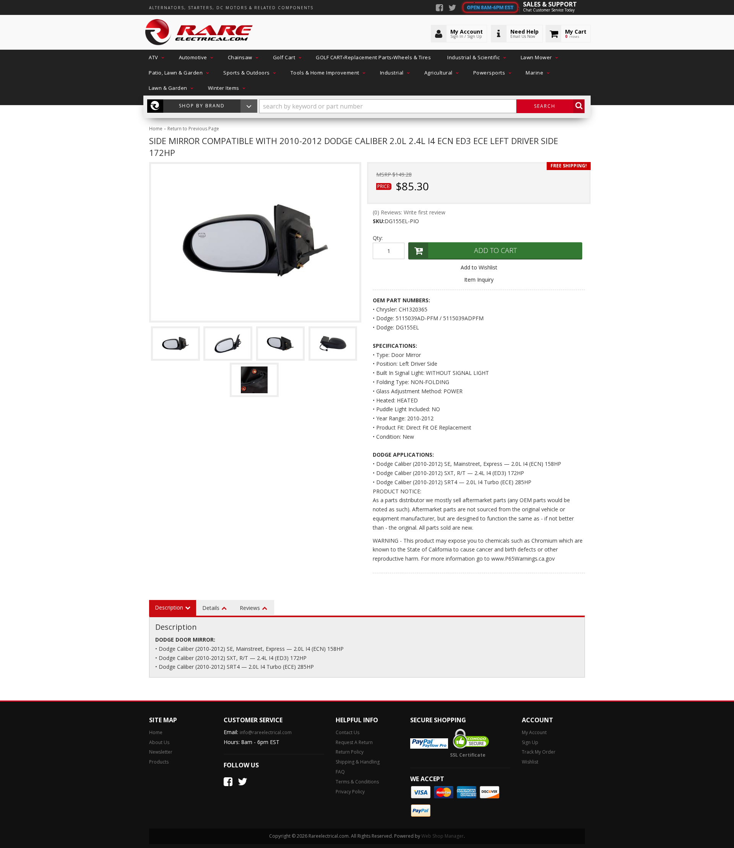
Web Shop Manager (442, 836)
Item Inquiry (479, 279)
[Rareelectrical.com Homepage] (199, 32)
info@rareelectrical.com (266, 732)
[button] (155, 57)
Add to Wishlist (479, 267)
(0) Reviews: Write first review (409, 212)
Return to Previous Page (193, 128)
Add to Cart (495, 250)
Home (155, 128)
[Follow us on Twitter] (452, 8)
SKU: (379, 221)
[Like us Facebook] (439, 8)
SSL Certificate (468, 755)
